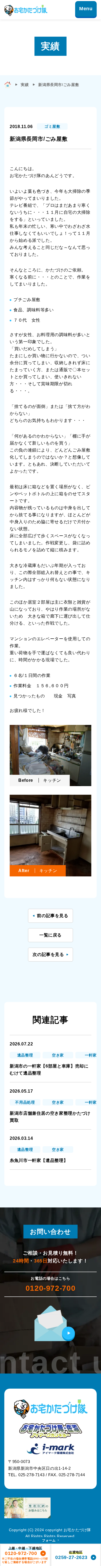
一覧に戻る (50, 935)
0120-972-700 (51, 1288)
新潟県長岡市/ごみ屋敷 (58, 84)
